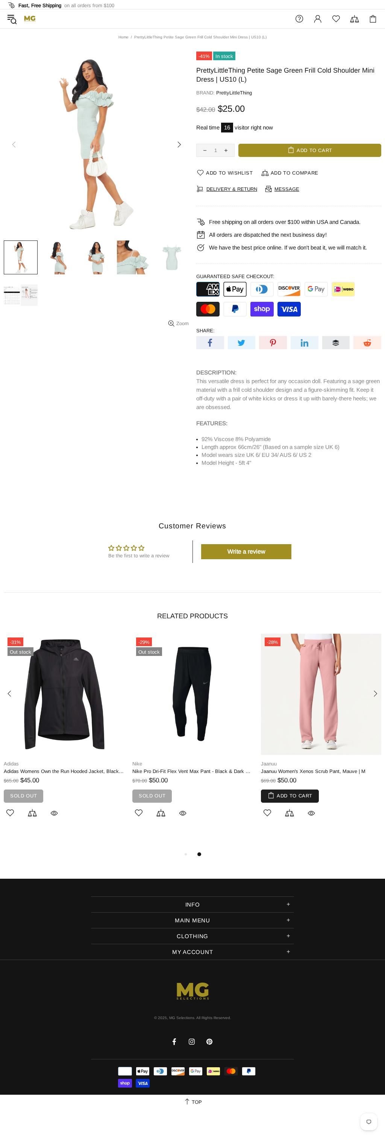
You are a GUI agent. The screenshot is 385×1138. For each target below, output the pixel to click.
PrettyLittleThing (234, 93)
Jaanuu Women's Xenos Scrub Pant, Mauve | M (313, 771)
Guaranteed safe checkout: (235, 276)
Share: (205, 330)
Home (123, 37)
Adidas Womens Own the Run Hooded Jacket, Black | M (64, 771)
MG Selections (29, 18)
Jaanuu (269, 764)
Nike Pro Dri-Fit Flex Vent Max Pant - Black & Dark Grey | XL (192, 771)
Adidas (11, 764)
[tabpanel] (64, 734)
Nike (137, 764)
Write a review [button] (246, 551)
